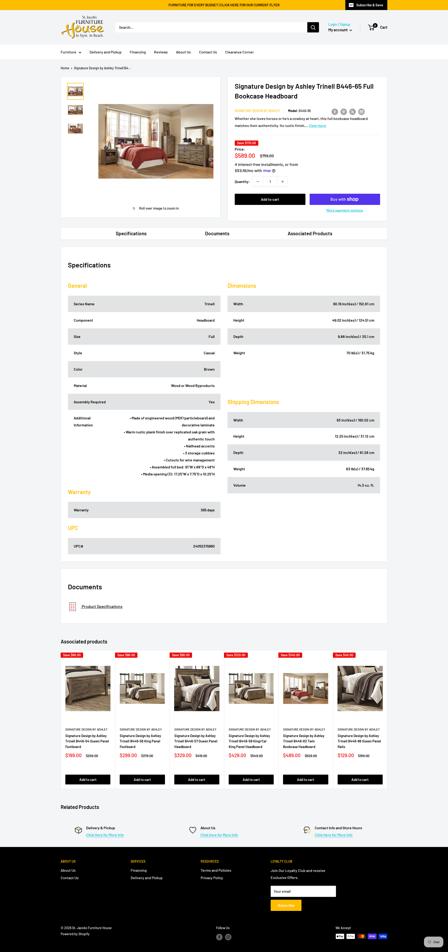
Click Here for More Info (105, 835)
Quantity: (242, 181)
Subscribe (286, 905)
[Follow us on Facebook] (219, 937)
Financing (138, 52)
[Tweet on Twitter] (352, 111)
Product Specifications (101, 606)
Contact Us (208, 52)
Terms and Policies (216, 870)
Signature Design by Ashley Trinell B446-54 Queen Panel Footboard (87, 741)
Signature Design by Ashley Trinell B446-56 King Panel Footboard (140, 741)
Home (65, 68)
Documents (217, 233)
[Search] (313, 27)
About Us (183, 52)
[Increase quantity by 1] (282, 181)
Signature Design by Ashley (257, 111)
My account (338, 29)
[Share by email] (361, 111)
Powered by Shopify (75, 934)
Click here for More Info (219, 835)
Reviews (161, 52)
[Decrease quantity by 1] (258, 181)
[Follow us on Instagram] (228, 937)
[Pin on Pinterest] (343, 111)
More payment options (344, 210)
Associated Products (310, 233)
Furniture (68, 52)
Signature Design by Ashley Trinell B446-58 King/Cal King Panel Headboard (249, 741)
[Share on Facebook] (335, 111)
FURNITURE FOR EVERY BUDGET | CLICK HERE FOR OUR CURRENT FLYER (224, 5)
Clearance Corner (239, 52)
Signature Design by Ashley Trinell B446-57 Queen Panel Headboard (195, 741)
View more (317, 125)
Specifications (131, 233)
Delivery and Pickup (106, 52)
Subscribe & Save (369, 5)
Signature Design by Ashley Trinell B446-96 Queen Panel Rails (359, 741)
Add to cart (270, 199)
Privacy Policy (212, 877)
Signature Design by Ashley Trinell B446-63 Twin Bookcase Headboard (303, 741)
